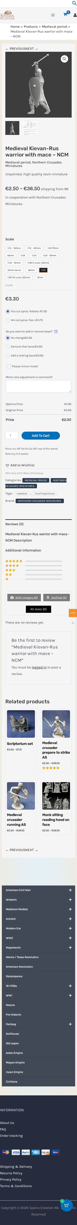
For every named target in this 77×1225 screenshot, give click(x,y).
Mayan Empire (15, 1062)
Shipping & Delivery (16, 1166)
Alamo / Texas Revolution (22, 957)
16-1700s (11, 986)
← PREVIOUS (15, 48)
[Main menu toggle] (52, 15)
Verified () (59, 597)
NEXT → (31, 48)
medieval (22, 493)
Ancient (11, 919)
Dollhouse (12, 1033)
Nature (10, 1005)
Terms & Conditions (16, 1186)
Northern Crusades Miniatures (33, 164)
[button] (64, 59)
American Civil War (18, 890)
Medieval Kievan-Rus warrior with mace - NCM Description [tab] (37, 537)
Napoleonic (13, 947)
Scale (9, 239)
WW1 (9, 995)
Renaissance (14, 976)
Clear (9, 285)
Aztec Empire (14, 1053)
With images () (26, 597)
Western (11, 899)
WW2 (9, 938)
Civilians (11, 1081)
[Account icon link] (75, 15)
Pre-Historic (13, 1014)
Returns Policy (11, 1173)
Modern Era (13, 928)
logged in (39, 667)
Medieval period (18, 162)
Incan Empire (14, 1072)
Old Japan (12, 1043)
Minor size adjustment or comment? (29, 377)
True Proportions (45, 493)
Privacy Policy (10, 1179)
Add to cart (40, 435)
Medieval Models (17, 909)
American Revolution (19, 966)
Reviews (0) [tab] (14, 524)
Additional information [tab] (23, 550)
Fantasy (11, 1024)
